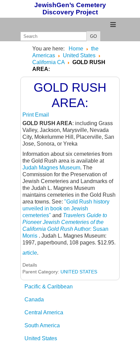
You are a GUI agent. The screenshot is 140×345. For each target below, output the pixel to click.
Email (42, 115)
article (29, 253)
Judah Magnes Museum (51, 167)
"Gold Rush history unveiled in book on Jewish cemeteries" (65, 208)
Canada (34, 299)
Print (28, 115)
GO (93, 36)
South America (42, 325)
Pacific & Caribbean (48, 286)
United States (40, 338)
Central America (43, 312)
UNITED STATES (78, 271)
